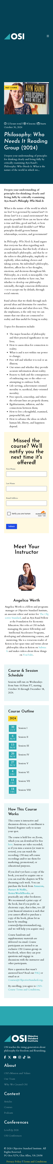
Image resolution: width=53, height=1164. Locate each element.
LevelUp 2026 (11, 1130)
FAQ (37, 973)
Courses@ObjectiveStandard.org (25, 980)
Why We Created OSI (15, 1084)
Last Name (10, 483)
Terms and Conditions (35, 1161)
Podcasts (8, 1113)
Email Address (12, 498)
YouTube (28, 655)
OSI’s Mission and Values (17, 1073)
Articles (8, 1101)
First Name (10, 469)
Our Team (9, 1079)
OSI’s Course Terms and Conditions (25, 987)
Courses (8, 1107)
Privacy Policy (13, 1161)
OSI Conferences (13, 1135)
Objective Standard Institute (14, 36)
